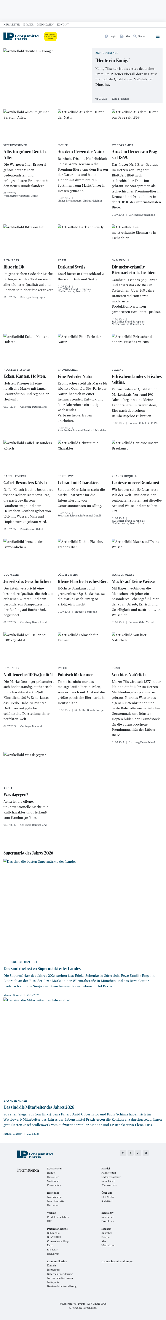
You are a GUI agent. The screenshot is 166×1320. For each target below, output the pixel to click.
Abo (103, 1241)
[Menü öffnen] (157, 36)
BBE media (53, 1233)
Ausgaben (106, 1233)
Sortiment (53, 1181)
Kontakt (63, 24)
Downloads (107, 1221)
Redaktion (107, 1201)
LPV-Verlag (107, 1197)
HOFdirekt (53, 1254)
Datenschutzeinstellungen (117, 1261)
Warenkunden (109, 1185)
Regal (50, 1245)
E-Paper (28, 24)
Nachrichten (108, 1172)
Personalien (54, 1185)
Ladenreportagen (111, 1177)
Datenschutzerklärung (60, 1274)
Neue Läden (108, 1181)
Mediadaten (45, 24)
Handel (51, 1172)
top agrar (52, 1249)
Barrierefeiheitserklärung (62, 1286)
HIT (49, 1221)
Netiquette (53, 1282)
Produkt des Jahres (58, 1217)
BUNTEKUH (54, 1237)
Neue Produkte (55, 1201)
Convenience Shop (58, 1241)
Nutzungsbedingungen (60, 1278)
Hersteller (53, 1177)
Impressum (53, 1269)
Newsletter (11, 24)
